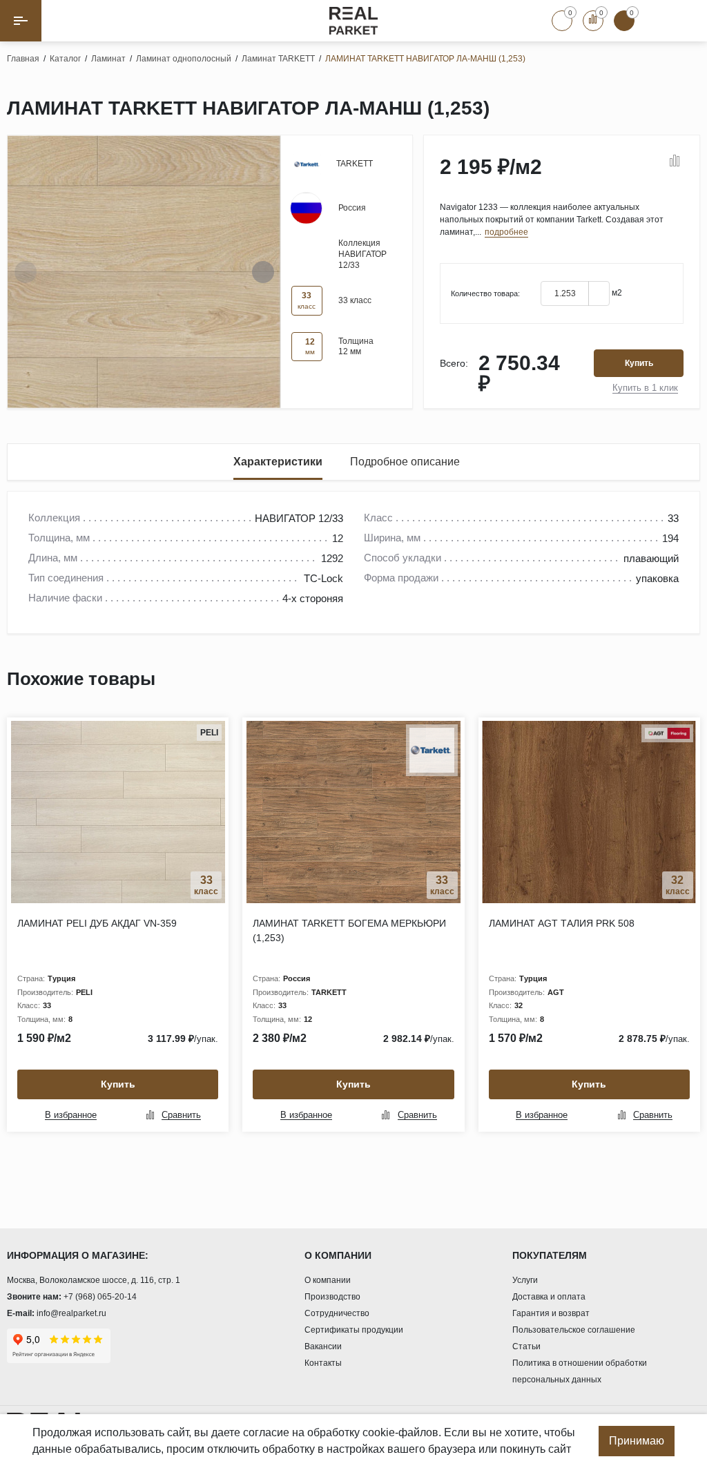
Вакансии (323, 1346)
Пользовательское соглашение (573, 1330)
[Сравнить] (675, 161)
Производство (332, 1297)
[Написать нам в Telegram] (686, 20)
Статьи (526, 1346)
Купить (639, 363)
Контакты (323, 1363)
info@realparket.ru (71, 1313)
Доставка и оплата (548, 1297)
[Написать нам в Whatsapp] (655, 20)
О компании (327, 1280)
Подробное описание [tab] (405, 461)
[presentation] (25, 272)
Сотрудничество (336, 1313)
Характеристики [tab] (277, 461)
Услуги (525, 1280)
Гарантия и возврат (551, 1313)
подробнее (506, 232)
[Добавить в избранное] (656, 161)
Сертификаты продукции (353, 1330)
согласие (266, 1432)
